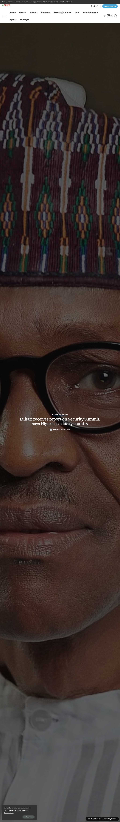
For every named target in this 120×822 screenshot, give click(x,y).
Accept (28, 817)
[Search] (116, 16)
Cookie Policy (9, 813)
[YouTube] (97, 6)
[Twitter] (94, 6)
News (54, 414)
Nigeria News (62, 414)
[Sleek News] (6, 5)
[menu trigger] (5, 16)
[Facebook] (91, 6)
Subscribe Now (110, 6)
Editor (55, 429)
